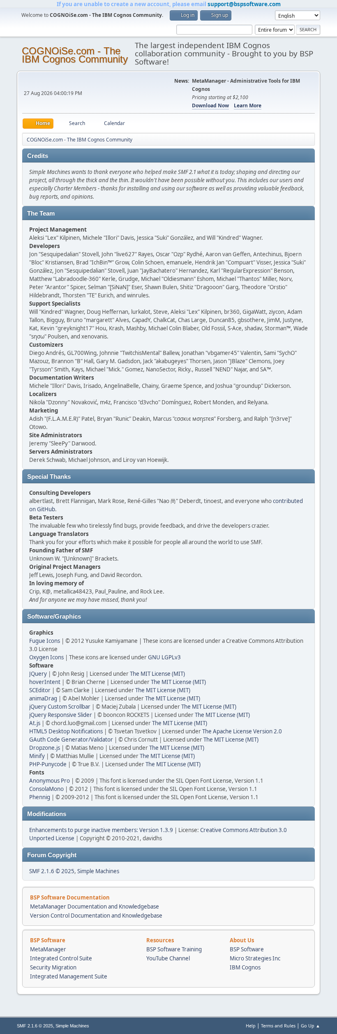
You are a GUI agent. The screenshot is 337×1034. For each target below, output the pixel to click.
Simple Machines (98, 871)
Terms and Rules (278, 1025)
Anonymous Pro (49, 780)
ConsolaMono (46, 789)
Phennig (39, 797)
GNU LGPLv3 (164, 657)
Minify (37, 756)
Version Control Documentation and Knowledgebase (96, 915)
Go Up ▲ (310, 1025)
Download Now (210, 105)
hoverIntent (44, 682)
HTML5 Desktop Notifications (66, 731)
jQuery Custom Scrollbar (59, 706)
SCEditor (40, 690)
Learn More (247, 105)
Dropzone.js (44, 747)
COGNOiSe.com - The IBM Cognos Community (75, 55)
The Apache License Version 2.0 (242, 731)
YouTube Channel (168, 958)
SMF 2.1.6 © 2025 (51, 871)
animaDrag (43, 698)
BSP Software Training (174, 949)
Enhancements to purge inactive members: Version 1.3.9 (101, 830)
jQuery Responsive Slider (60, 715)
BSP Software (247, 949)
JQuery (38, 673)
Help (251, 1025)
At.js (34, 723)
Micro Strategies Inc (255, 958)
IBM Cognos (245, 967)
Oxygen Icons (46, 657)
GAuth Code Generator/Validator (71, 739)
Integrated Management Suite (68, 976)
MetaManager (48, 949)
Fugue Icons (44, 641)
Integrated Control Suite (61, 958)
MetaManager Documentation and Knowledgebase (94, 906)
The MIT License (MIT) (157, 673)
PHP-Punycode (48, 764)
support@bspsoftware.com (244, 4)
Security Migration (53, 967)
